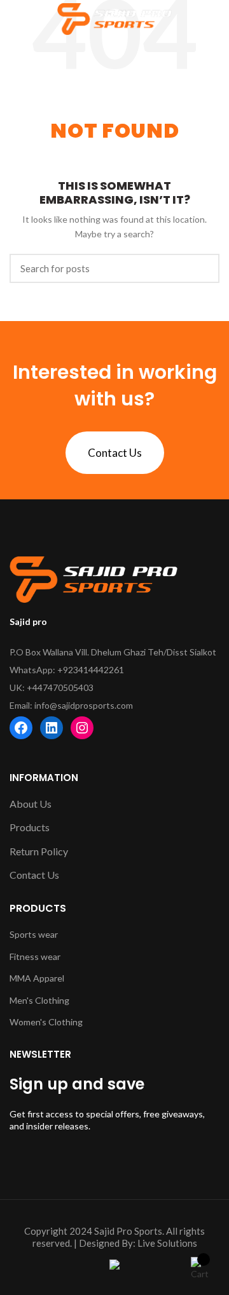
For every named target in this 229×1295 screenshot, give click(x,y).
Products (30, 827)
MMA (21, 978)
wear (50, 956)
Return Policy (39, 851)
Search (202, 268)
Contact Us (115, 452)
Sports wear (34, 934)
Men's (22, 1000)
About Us (31, 804)
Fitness (25, 956)
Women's (29, 1021)
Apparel (48, 978)
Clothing (52, 1000)
